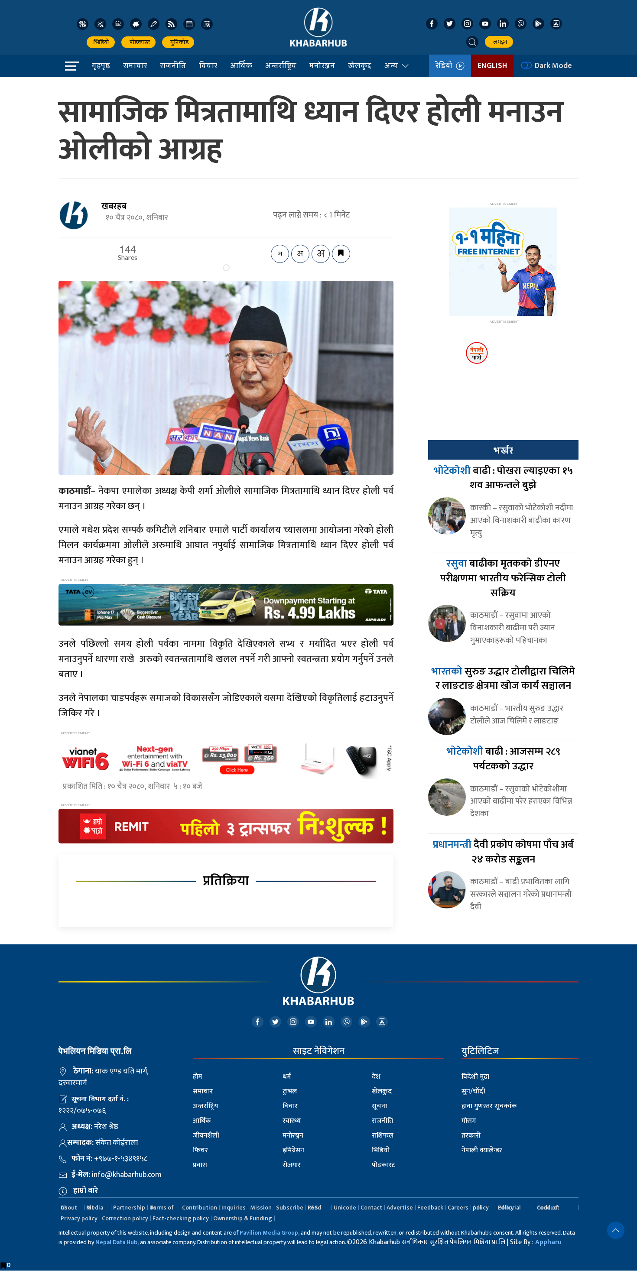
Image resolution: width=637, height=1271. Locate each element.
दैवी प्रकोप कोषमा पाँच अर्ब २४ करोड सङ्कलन (503, 852)
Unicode (345, 1208)
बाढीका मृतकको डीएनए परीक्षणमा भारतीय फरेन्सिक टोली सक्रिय (503, 578)
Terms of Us (162, 1208)
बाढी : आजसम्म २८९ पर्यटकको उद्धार (503, 759)
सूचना (379, 1106)
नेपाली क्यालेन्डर (482, 1150)
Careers (458, 1208)
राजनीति (173, 65)
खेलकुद (359, 65)
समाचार (135, 65)
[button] (472, 42)
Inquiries (233, 1208)
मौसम (469, 1121)
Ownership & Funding (242, 1218)
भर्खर (503, 450)
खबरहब (114, 206)
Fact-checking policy (181, 1218)
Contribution (199, 1208)
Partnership (129, 1208)
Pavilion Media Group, (269, 1233)
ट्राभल (290, 1091)
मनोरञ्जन (322, 65)
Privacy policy (79, 1218)
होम (197, 1077)
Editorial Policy (509, 1208)
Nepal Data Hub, (117, 1242)
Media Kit (94, 1208)
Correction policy (125, 1218)
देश (376, 1077)
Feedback (430, 1208)
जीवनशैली (206, 1135)
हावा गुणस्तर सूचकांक (489, 1106)
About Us (69, 1208)
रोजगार (292, 1165)
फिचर (200, 1150)
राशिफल (382, 1135)
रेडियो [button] (446, 65)
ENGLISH (492, 65)
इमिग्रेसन (293, 1150)
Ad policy (481, 1208)
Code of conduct (548, 1208)
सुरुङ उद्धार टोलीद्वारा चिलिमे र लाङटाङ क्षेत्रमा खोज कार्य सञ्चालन (503, 679)
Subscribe (289, 1208)
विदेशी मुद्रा (475, 1077)
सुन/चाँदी (473, 1091)
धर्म (287, 1077)
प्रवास (200, 1165)
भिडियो (100, 42)
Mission (261, 1208)
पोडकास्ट (138, 42)
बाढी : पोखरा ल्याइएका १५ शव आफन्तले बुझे (503, 478)
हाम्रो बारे (85, 1190)
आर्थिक (241, 65)
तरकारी (471, 1135)
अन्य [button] (391, 65)
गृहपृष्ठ (101, 65)
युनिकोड (178, 42)
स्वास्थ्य (292, 1121)
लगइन (499, 42)
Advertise (400, 1208)
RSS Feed (314, 1208)
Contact (371, 1208)
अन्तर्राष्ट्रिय (280, 65)
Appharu (548, 1242)
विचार (208, 65)
